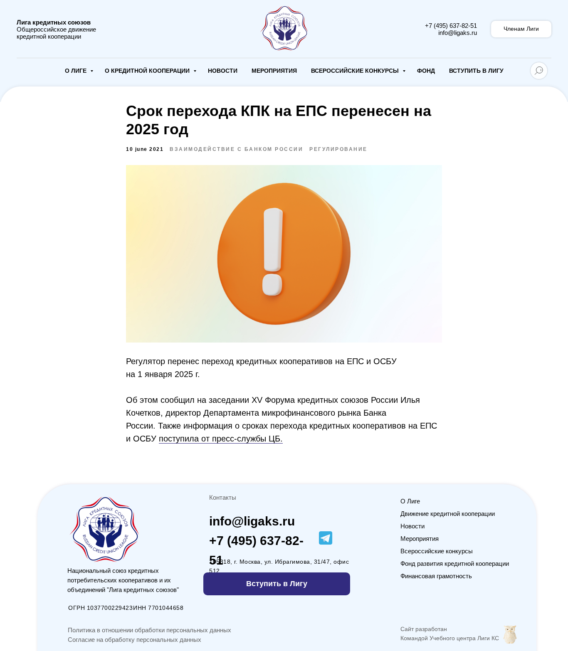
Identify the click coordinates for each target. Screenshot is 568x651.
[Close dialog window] (552, 499)
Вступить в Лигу (476, 70)
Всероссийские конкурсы (355, 70)
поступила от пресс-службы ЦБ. (221, 438)
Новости (222, 70)
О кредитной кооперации (148, 70)
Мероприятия (274, 70)
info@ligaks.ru (457, 32)
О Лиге (76, 70)
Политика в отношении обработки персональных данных (149, 630)
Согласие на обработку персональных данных (134, 639)
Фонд (426, 70)
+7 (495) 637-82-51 (451, 25)
